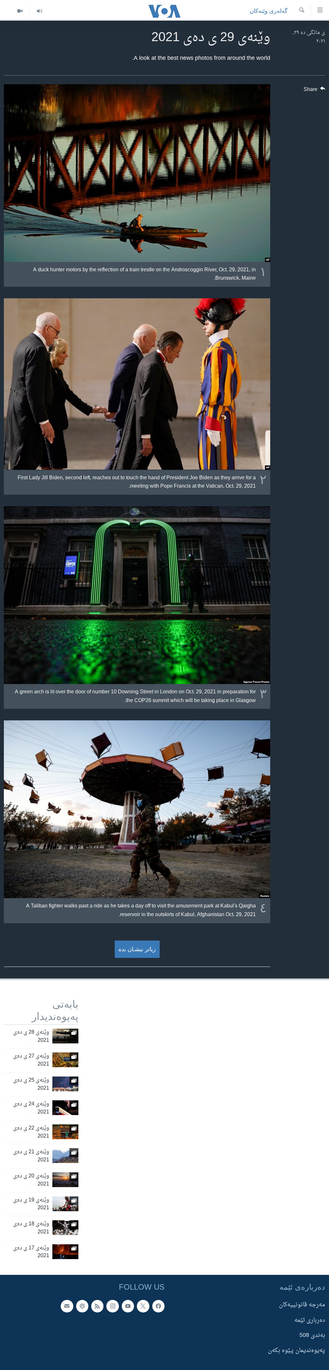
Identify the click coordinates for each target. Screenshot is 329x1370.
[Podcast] (82, 1306)
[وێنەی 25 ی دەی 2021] (65, 1084)
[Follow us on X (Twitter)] (143, 1306)
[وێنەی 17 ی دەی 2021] (65, 1251)
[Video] (20, 11)
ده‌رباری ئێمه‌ (309, 1320)
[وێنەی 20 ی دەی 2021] (65, 1179)
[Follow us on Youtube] (128, 1306)
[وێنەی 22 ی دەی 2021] (65, 1131)
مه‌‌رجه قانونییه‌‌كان (302, 1305)
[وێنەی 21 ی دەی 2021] (65, 1155)
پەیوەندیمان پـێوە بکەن (296, 1351)
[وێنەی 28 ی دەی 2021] (65, 1036)
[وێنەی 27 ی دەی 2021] (65, 1059)
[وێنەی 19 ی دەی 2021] (65, 1203)
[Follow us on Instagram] (112, 1306)
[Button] (314, 91)
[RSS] (97, 1306)
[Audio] (39, 11)
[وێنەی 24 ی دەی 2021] (65, 1107)
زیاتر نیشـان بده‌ (137, 949)
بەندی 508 (312, 1335)
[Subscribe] (67, 1306)
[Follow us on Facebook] (158, 1306)
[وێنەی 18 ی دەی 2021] (65, 1227)
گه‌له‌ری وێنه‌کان (269, 11)
